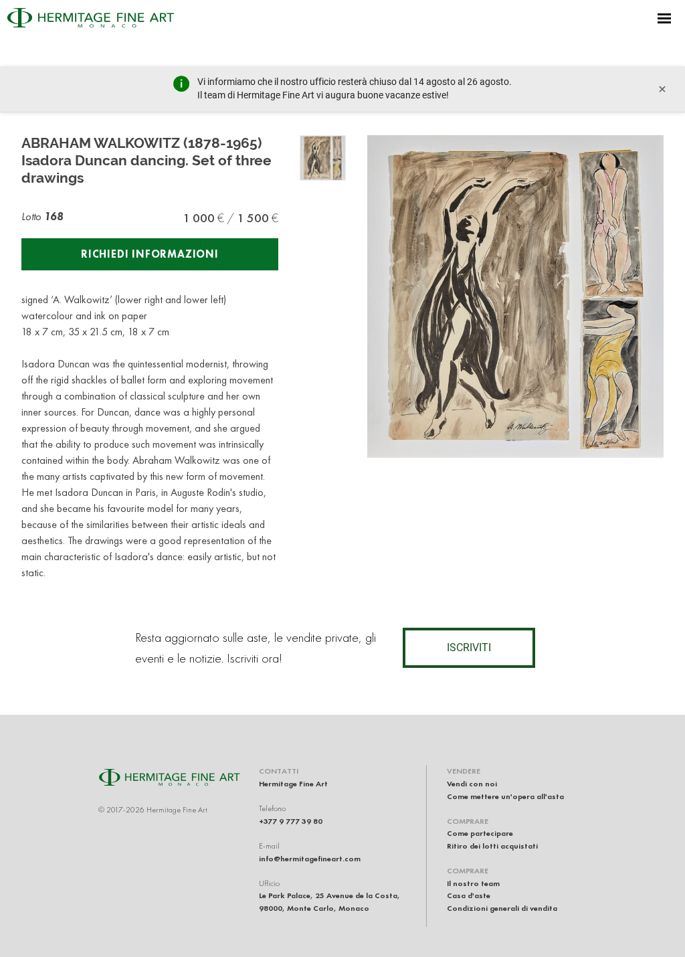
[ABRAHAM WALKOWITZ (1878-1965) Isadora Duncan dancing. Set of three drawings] (323, 158)
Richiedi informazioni (150, 254)
